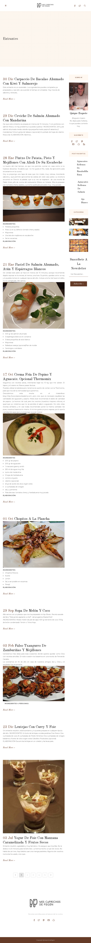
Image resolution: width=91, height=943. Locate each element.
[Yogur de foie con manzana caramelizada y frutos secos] (34, 796)
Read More (8, 99)
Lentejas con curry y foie (35, 727)
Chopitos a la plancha (32, 519)
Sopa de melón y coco (32, 611)
